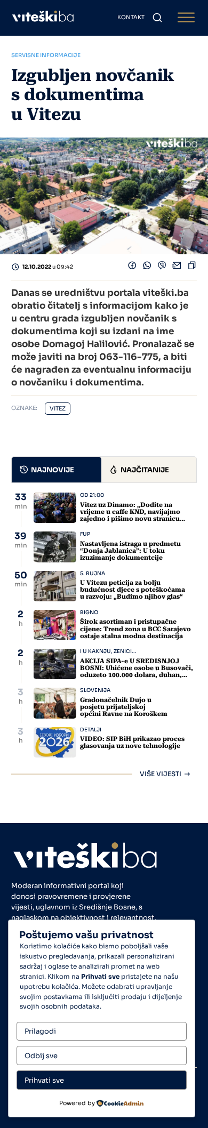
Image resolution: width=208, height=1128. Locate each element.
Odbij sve (41, 1055)
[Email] (177, 267)
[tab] (56, 469)
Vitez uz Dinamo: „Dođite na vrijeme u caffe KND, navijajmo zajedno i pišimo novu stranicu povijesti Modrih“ (130, 515)
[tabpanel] (104, 635)
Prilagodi (40, 1031)
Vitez (58, 408)
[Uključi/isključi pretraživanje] (157, 17)
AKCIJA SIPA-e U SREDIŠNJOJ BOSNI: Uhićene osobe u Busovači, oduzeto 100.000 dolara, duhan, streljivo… (136, 671)
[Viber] (162, 267)
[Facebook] (132, 267)
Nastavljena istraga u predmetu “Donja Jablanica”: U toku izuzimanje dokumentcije (130, 550)
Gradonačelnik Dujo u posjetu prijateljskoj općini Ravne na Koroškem (123, 707)
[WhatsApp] (147, 267)
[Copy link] (192, 267)
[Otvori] (186, 18)
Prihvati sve (44, 1080)
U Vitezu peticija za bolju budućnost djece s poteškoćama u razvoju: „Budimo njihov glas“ (132, 589)
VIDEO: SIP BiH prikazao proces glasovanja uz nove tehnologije (132, 742)
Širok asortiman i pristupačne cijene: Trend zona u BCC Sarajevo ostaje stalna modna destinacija (135, 628)
